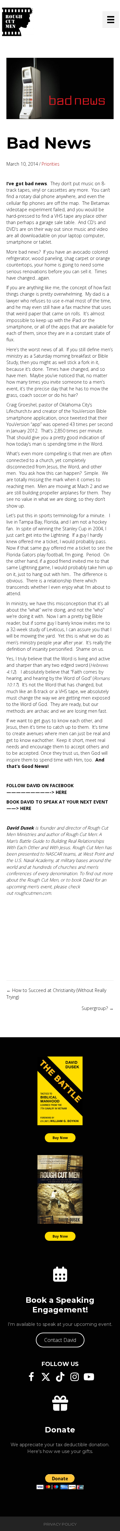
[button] (60, 1340)
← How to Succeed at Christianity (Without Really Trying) (56, 993)
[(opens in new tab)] (60, 1090)
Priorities (51, 164)
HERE (61, 792)
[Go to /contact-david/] (60, 1274)
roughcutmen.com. (33, 893)
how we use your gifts (67, 1451)
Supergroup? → (98, 1008)
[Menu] (110, 19)
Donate (60, 1429)
